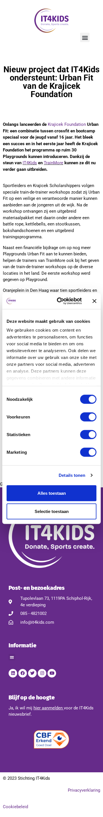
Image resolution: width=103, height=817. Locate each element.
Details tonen (72, 475)
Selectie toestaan (52, 511)
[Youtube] (51, 673)
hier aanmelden (48, 708)
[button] (85, 37)
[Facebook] (22, 673)
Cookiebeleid (15, 806)
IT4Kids (30, 162)
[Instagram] (42, 673)
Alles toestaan (51, 492)
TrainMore (53, 162)
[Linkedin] (13, 673)
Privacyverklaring (84, 790)
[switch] (88, 416)
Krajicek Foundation (67, 124)
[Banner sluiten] (94, 301)
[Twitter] (32, 673)
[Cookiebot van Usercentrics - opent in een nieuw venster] (60, 301)
